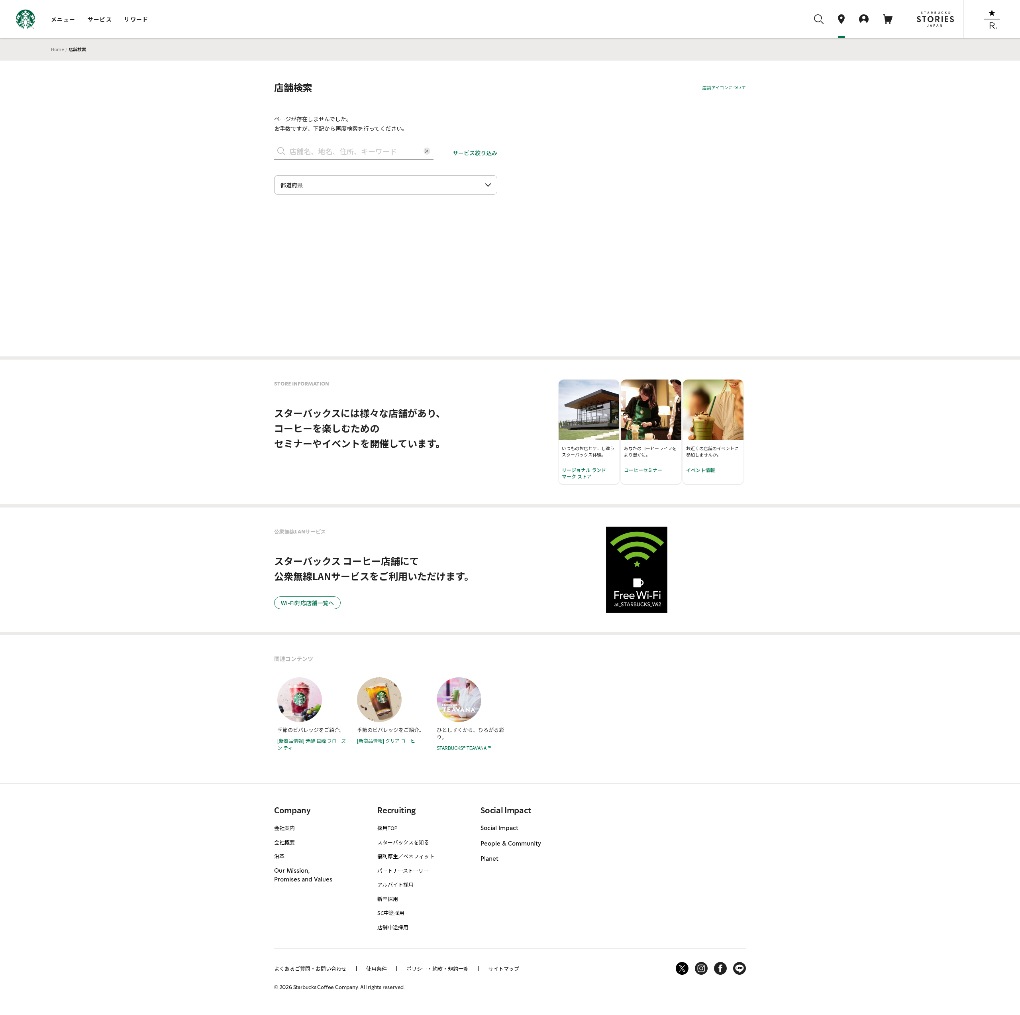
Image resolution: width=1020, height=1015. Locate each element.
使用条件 (376, 968)
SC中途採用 (390, 913)
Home (57, 49)
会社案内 (284, 828)
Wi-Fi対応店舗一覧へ (307, 603)
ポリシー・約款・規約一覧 (437, 968)
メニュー (63, 19)
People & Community (511, 844)
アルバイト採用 (395, 884)
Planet (489, 859)
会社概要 (284, 842)
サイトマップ (503, 968)
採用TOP (387, 828)
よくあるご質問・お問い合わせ (310, 968)
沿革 (279, 856)
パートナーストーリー (403, 870)
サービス (100, 19)
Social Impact (499, 828)
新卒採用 (387, 899)
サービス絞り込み (475, 153)
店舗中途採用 (392, 927)
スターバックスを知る (403, 842)
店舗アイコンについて (724, 87)
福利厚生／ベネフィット (405, 856)
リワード (136, 19)
